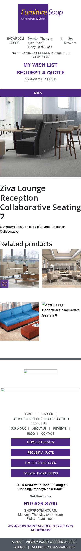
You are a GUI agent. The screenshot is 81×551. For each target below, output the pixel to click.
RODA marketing (62, 547)
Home (28, 414)
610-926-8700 (40, 503)
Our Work (18, 428)
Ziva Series (24, 226)
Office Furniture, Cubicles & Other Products (41, 421)
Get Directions (70, 40)
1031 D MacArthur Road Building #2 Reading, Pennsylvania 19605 (40, 486)
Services (46, 414)
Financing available (40, 79)
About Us (39, 428)
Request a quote (41, 72)
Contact (47, 433)
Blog (31, 433)
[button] (38, 93)
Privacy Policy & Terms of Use (50, 541)
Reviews (60, 428)
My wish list (40, 64)
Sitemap (20, 547)
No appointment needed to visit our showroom (40, 55)
